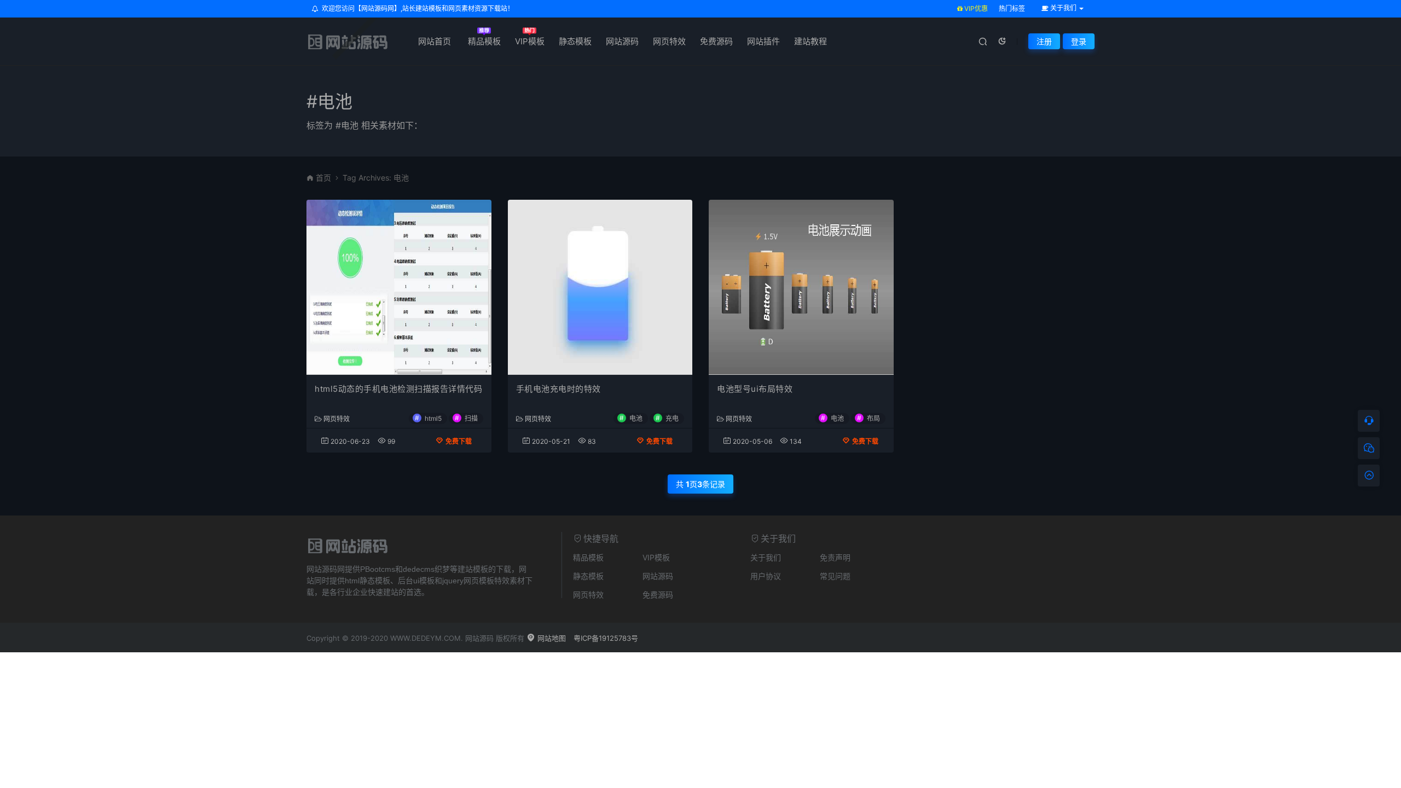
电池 (635, 418)
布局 (873, 418)
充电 (672, 418)
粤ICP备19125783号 (606, 638)
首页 (323, 177)
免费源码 (716, 41)
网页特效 (669, 41)
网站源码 (622, 41)
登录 (1078, 41)
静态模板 (575, 41)
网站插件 (763, 41)
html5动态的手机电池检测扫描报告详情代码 (398, 389)
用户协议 (765, 576)
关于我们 (765, 557)
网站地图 (550, 638)
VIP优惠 (975, 8)
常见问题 (835, 576)
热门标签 (1012, 8)
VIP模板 (530, 41)
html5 (433, 418)
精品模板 (484, 41)
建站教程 (810, 41)
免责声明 (835, 557)
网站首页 (434, 41)
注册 (1044, 41)
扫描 (471, 418)
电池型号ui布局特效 (754, 389)
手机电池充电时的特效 (558, 389)
